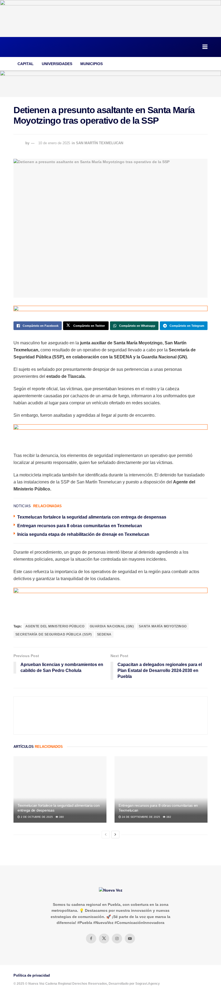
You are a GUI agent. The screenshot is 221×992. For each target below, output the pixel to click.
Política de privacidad (31, 975)
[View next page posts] (115, 834)
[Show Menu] (205, 47)
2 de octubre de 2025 (36, 816)
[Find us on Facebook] (91, 938)
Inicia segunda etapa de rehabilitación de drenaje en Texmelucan (83, 534)
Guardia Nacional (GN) (112, 626)
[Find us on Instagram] (117, 938)
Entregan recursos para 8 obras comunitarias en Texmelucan (79, 525)
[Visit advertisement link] (110, 18)
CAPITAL (26, 64)
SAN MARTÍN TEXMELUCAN (99, 143)
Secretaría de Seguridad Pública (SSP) (53, 634)
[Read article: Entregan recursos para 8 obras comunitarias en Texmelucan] (161, 789)
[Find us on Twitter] (104, 938)
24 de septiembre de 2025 (140, 816)
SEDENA (104, 634)
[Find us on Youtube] (130, 938)
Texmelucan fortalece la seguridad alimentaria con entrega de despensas (91, 517)
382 (168, 816)
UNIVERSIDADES (57, 64)
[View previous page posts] (106, 834)
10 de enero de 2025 (54, 143)
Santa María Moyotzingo (163, 626)
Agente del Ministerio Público (55, 626)
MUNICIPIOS (91, 64)
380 (61, 816)
